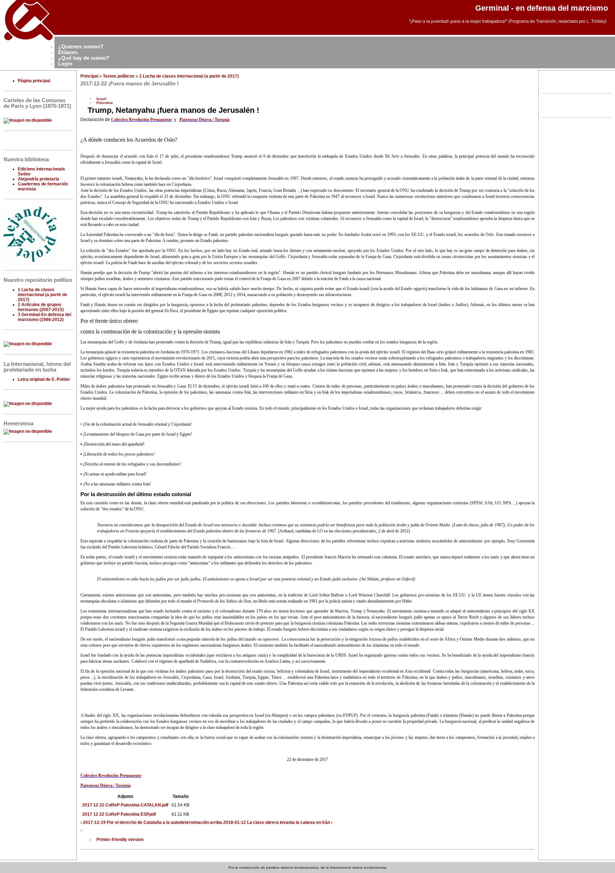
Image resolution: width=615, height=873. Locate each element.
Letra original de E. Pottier (44, 379)
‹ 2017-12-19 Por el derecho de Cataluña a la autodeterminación (144, 822)
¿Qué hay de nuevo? (83, 58)
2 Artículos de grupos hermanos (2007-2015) (41, 307)
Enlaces (68, 52)
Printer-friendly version (119, 839)
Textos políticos (119, 76)
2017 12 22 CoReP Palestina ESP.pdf (119, 814)
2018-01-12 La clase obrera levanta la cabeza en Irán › (277, 822)
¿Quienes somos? (80, 46)
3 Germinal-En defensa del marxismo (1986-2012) (44, 317)
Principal (89, 76)
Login (65, 64)
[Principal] (27, 40)
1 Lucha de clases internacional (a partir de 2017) (42, 294)
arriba (216, 822)
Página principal (34, 80)
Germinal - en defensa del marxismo (541, 8)
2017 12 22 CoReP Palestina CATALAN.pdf (125, 805)
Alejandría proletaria (38, 179)
